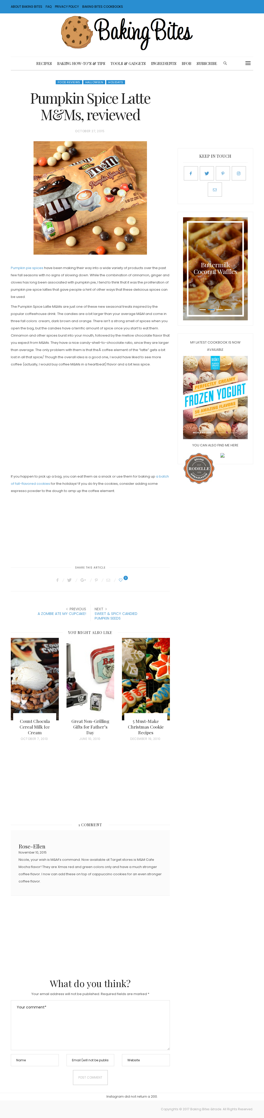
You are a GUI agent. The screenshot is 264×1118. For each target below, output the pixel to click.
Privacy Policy (67, 6)
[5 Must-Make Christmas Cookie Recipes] (146, 679)
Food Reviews (69, 82)
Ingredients (163, 63)
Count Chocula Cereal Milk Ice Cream (35, 726)
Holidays (115, 82)
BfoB (186, 63)
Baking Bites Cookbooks (102, 6)
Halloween (94, 82)
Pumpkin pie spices (27, 267)
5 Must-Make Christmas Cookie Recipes (146, 726)
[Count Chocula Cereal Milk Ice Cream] (35, 679)
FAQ (49, 6)
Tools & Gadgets (128, 63)
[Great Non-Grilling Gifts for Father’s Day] (90, 679)
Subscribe (207, 63)
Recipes (44, 63)
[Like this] (121, 580)
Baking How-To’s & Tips (81, 63)
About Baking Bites (26, 6)
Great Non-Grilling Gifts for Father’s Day (90, 726)
